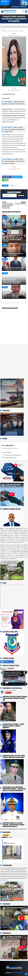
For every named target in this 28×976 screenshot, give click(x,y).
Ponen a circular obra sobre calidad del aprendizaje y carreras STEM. (14, 129)
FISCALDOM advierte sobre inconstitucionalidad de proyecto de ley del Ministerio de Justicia (13, 268)
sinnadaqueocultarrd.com (10, 457)
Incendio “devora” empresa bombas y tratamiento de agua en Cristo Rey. (14, 161)
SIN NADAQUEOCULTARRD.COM (17, 973)
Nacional (12, 185)
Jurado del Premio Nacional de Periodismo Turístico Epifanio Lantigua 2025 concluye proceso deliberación (12, 225)
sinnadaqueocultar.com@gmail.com (13, 455)
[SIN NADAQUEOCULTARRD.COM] (14, 969)
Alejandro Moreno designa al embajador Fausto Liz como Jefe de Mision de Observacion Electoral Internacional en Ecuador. (13, 295)
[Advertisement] (5, 351)
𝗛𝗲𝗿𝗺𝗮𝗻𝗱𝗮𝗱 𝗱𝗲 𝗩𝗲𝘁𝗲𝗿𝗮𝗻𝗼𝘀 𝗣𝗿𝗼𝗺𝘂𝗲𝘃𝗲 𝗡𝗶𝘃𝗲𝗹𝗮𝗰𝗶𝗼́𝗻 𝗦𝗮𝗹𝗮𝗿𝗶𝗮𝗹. (12, 281)
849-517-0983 (8, 452)
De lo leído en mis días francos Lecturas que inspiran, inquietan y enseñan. (13, 254)
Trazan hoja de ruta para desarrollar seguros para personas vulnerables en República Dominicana (13, 239)
